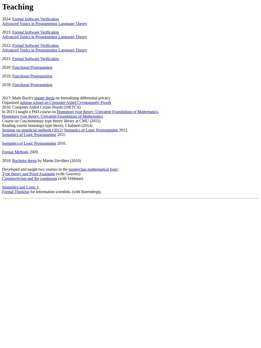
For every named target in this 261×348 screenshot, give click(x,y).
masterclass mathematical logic (93, 169)
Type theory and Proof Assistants (28, 174)
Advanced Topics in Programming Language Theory (44, 23)
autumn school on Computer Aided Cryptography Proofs (65, 102)
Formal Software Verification (35, 19)
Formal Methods (15, 152)
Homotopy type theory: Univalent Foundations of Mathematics (107, 112)
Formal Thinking (15, 192)
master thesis (44, 98)
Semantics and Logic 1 (20, 187)
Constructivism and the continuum (29, 178)
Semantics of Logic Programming (91, 130)
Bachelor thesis (24, 160)
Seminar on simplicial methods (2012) (32, 130)
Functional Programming (32, 67)
